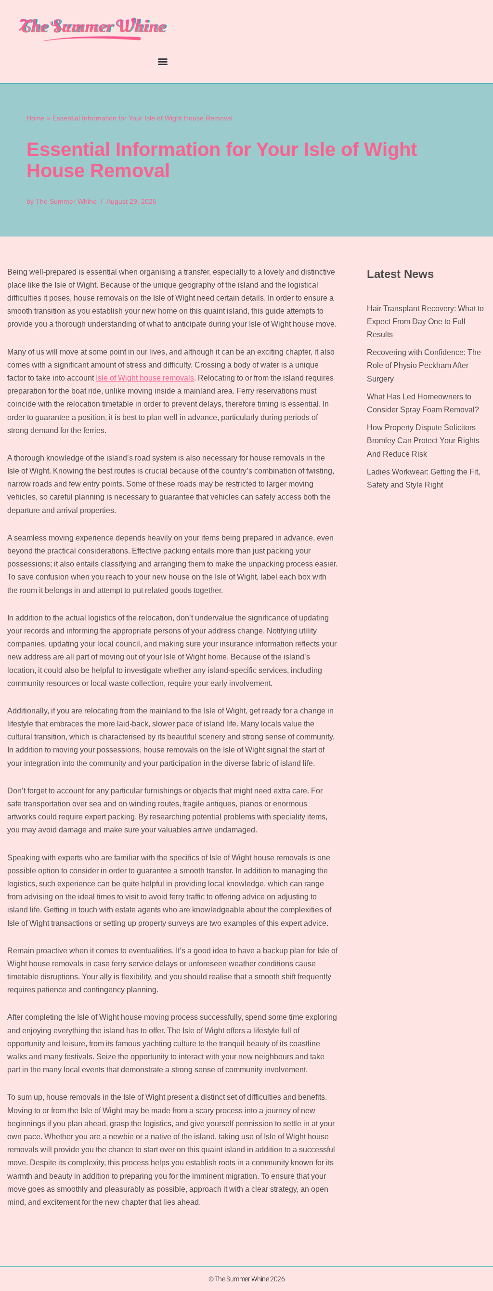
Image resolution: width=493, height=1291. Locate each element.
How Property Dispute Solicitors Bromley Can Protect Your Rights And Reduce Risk (423, 440)
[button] (162, 61)
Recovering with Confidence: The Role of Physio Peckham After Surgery (424, 365)
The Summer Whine (66, 201)
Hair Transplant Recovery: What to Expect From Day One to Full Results (425, 321)
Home (35, 118)
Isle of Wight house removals (145, 378)
